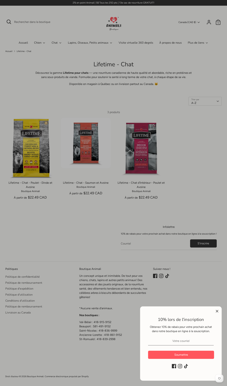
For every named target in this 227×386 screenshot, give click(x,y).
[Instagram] (180, 366)
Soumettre (181, 354)
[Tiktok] (186, 366)
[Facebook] (174, 366)
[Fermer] (217, 311)
